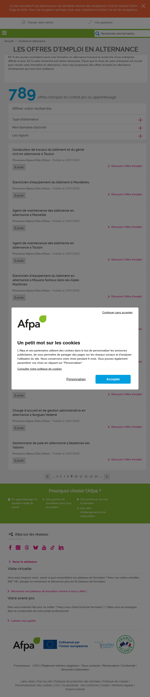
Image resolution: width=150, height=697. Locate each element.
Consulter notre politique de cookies (39, 368)
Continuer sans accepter (117, 312)
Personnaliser (76, 379)
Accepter (113, 379)
